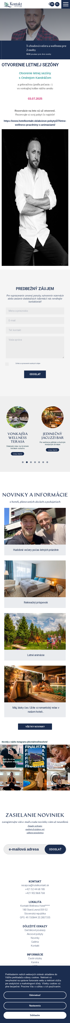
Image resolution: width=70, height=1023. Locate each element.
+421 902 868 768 (35, 893)
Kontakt (35, 945)
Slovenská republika (35, 913)
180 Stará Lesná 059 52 (35, 909)
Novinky (35, 938)
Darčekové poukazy (35, 930)
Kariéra (35, 962)
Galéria (35, 941)
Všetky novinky (35, 726)
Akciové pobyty (35, 934)
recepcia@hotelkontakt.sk (35, 885)
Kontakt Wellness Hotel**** (35, 905)
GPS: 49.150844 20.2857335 (35, 917)
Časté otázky (35, 958)
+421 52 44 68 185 (35, 889)
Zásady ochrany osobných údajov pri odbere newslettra (35, 829)
